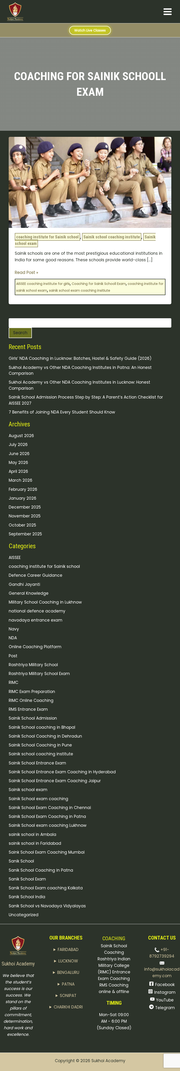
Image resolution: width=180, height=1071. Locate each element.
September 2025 (25, 534)
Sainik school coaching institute (111, 236)
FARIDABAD (68, 949)
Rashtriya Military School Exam (39, 673)
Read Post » (26, 272)
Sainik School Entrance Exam (37, 763)
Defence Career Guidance (35, 575)
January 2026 (22, 498)
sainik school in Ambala (32, 834)
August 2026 (21, 435)
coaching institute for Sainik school (47, 236)
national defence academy (37, 611)
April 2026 (18, 471)
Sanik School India (27, 897)
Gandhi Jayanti (24, 584)
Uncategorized (23, 915)
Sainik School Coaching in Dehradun (45, 736)
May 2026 (18, 462)
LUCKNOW (68, 961)
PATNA (68, 984)
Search (20, 333)
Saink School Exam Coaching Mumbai (47, 852)
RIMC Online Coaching (31, 700)
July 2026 (18, 444)
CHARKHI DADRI (68, 1007)
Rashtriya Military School (33, 665)
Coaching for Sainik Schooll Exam (99, 283)
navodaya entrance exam (35, 620)
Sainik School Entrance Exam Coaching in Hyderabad (62, 772)
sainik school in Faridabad (35, 843)
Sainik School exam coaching (38, 799)
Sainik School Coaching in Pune (40, 745)
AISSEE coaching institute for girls (43, 283)
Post (13, 656)
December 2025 (25, 507)
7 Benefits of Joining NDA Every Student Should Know (62, 412)
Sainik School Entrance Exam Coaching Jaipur (55, 781)
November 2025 (25, 516)
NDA (13, 638)
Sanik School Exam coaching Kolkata (46, 888)
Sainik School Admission (33, 718)
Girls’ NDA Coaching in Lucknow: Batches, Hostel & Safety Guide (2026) (80, 358)
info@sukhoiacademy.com (162, 972)
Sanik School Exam (27, 879)
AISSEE (15, 557)
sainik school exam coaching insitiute (79, 290)
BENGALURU (68, 972)
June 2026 (19, 453)
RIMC (13, 682)
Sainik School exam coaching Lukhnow (47, 825)
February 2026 (23, 489)
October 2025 (22, 525)
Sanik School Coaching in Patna (41, 870)
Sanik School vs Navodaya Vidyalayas (47, 906)
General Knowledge (29, 593)
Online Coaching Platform (35, 647)
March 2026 (20, 480)
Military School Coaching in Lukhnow (45, 602)
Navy (14, 629)
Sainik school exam (28, 789)
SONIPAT (68, 995)
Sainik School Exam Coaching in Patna (47, 816)
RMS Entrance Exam (28, 709)
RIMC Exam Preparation (32, 691)
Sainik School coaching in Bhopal (42, 727)
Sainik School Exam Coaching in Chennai (50, 807)
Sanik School (21, 861)
